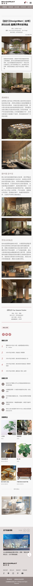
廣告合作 (12, 570)
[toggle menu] (30, 2)
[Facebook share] (3, 334)
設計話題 (17, 7)
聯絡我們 (18, 570)
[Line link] (8, 573)
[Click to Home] (8, 2)
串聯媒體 (25, 570)
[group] (16, 544)
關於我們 (5, 570)
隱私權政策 (9, 579)
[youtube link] (22, 573)
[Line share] (6, 334)
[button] (24, 530)
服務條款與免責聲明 (19, 579)
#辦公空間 (5, 327)
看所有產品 (16, 489)
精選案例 (4, 7)
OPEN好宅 (23, 7)
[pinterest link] (18, 573)
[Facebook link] (4, 573)
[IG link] (13, 573)
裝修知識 (10, 7)
